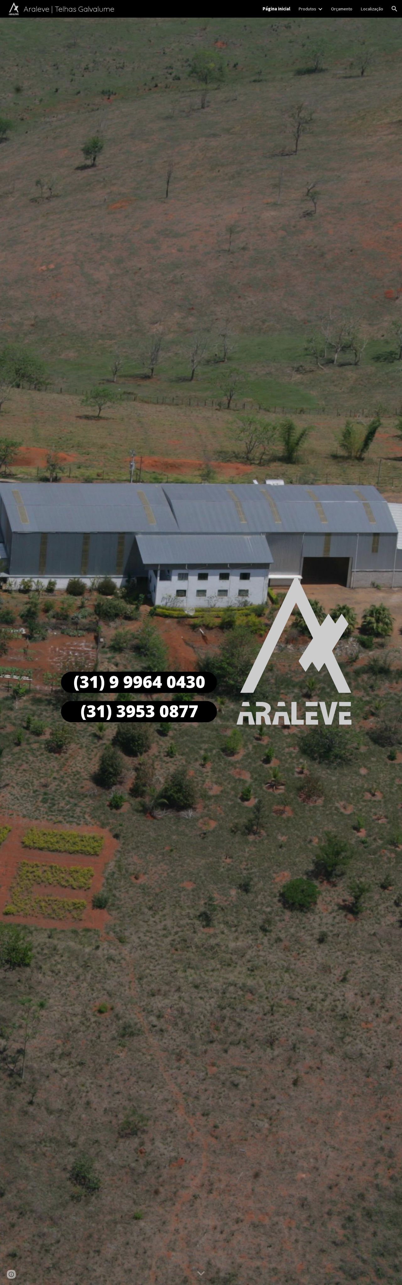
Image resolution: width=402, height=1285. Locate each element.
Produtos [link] (307, 9)
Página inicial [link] (276, 9)
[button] (394, 8)
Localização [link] (372, 9)
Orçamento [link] (341, 9)
